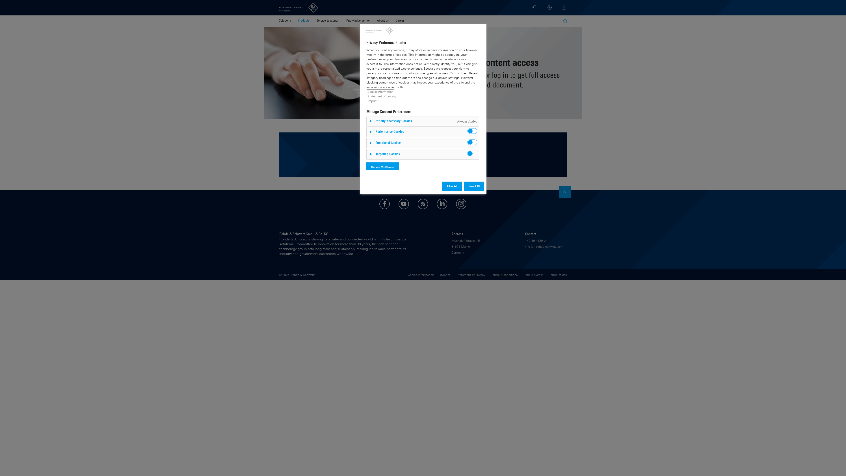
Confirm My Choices (382, 167)
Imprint (372, 101)
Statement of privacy (381, 96)
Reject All (474, 186)
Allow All (452, 186)
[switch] (472, 131)
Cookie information (380, 91)
